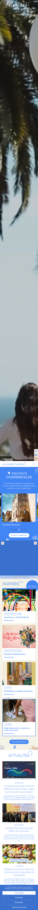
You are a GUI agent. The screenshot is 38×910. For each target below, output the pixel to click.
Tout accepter (19, 893)
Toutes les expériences (19, 535)
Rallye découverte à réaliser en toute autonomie (17, 729)
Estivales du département (14, 654)
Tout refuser (19, 897)
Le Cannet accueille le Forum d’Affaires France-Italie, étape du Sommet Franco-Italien (19, 789)
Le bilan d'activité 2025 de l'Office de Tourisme (19, 830)
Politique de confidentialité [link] (19, 907)
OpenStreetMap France (23, 577)
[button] (11, 529)
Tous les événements (19, 742)
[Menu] (33, 464)
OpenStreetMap (10, 576)
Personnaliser (19, 902)
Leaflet (2, 576)
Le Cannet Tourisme (19, 5)
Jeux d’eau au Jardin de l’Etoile (16, 617)
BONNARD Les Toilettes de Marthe (18, 691)
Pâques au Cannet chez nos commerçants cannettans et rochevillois (19, 872)
